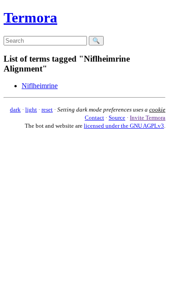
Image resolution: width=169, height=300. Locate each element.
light (31, 109)
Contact (94, 117)
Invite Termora (147, 117)
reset (47, 109)
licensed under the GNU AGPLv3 (124, 125)
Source (117, 117)
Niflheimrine (40, 86)
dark (15, 109)
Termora (30, 17)
